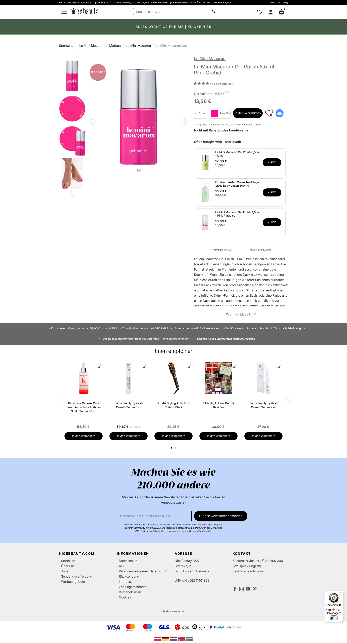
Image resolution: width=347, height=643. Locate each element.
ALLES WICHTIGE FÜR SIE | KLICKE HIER (173, 27)
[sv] (189, 638)
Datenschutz (274, 2)
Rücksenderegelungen (175, 338)
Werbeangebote (73, 582)
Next (72, 193)
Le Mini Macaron (91, 46)
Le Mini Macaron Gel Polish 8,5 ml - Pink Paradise (237, 214)
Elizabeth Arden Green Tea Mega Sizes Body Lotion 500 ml (237, 183)
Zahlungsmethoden (133, 587)
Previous (75, 55)
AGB (122, 566)
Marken (115, 46)
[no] (182, 638)
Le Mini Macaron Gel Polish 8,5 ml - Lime (237, 153)
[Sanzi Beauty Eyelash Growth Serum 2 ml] (263, 378)
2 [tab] (176, 448)
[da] (158, 638)
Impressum (127, 582)
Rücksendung (129, 576)
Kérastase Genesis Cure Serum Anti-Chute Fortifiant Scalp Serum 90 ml (84, 407)
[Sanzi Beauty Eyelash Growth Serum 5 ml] (128, 378)
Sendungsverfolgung (76, 576)
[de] (166, 638)
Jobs (64, 571)
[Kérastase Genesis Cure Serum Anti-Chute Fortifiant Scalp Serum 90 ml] (83, 378)
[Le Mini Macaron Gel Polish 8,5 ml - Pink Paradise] (205, 222)
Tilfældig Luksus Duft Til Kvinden (218, 405)
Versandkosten (130, 592)
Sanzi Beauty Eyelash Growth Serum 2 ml (263, 405)
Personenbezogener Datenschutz (143, 571)
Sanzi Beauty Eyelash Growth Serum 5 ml (128, 405)
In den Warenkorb (248, 113)
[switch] (334, 617)
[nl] (174, 638)
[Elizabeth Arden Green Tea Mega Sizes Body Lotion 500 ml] (205, 192)
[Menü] (340, 593)
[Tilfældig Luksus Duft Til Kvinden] (218, 378)
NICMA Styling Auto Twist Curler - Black (174, 405)
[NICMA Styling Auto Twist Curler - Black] (173, 378)
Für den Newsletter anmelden (220, 516)
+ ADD (272, 162)
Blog (285, 2)
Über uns (68, 566)
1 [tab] (171, 448)
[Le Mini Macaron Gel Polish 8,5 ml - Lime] (205, 162)
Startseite (66, 46)
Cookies (125, 597)
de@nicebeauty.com (248, 571)
